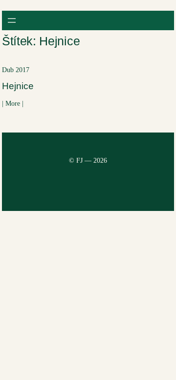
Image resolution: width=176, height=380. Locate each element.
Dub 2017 (15, 70)
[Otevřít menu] (12, 20)
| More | (12, 106)
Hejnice (18, 85)
